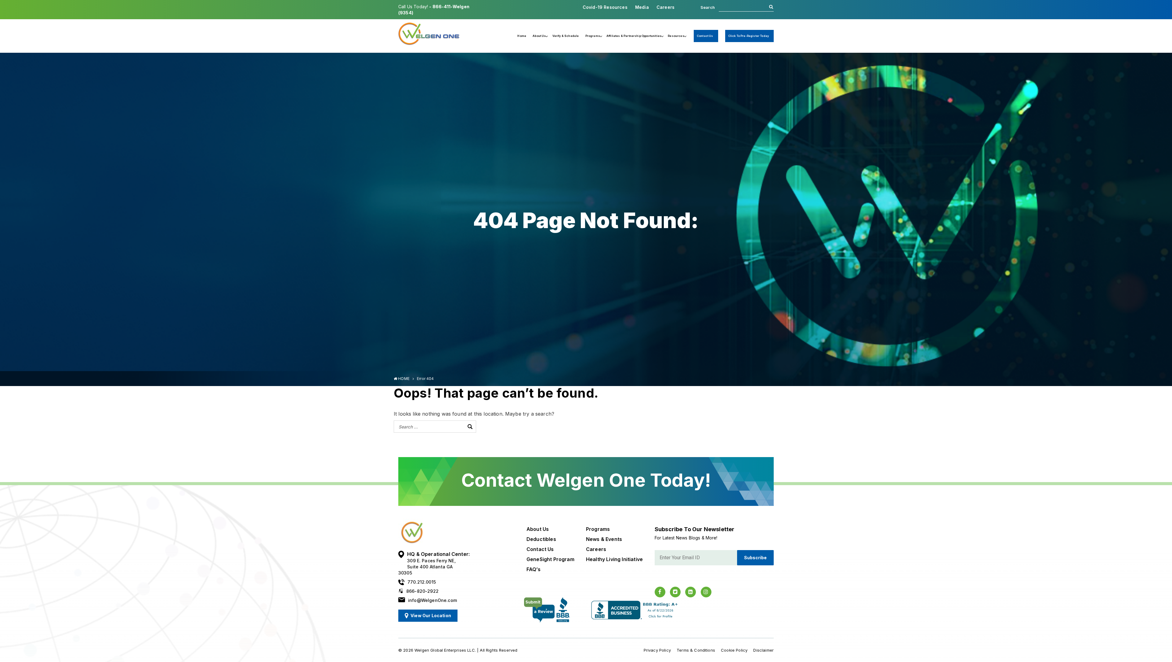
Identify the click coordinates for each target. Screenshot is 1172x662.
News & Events (604, 539)
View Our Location (431, 615)
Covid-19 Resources (605, 7)
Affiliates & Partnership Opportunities (633, 36)
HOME (403, 378)
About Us (539, 36)
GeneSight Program (550, 559)
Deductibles (541, 539)
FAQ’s (533, 569)
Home (521, 36)
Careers (666, 7)
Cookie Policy (734, 650)
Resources (676, 36)
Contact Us (705, 36)
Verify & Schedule (565, 36)
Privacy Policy (657, 650)
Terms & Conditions (696, 650)
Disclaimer (763, 650)
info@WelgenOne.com (432, 600)
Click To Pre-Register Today (748, 36)
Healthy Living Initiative (614, 559)
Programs (592, 36)
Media (642, 7)
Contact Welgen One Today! (586, 480)
